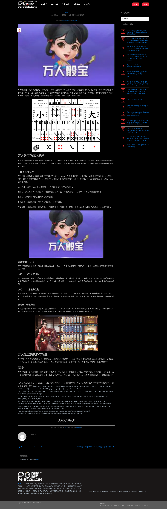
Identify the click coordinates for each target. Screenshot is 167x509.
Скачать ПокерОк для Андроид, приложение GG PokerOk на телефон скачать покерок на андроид (137, 92)
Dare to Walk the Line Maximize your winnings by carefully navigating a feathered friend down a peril (138, 74)
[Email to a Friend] (66, 420)
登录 (37, 459)
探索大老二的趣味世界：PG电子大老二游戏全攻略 (94, 447)
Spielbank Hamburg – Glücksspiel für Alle (137, 106)
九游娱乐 (137, 505)
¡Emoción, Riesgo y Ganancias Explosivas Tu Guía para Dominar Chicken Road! (137, 32)
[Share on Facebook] (59, 420)
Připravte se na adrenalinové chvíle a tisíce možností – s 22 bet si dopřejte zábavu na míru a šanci (138, 114)
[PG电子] (27, 4)
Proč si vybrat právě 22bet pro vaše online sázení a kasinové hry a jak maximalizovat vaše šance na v (137, 122)
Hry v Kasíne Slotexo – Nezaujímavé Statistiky (134, 65)
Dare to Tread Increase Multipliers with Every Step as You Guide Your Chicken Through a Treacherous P (137, 83)
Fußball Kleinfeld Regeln (134, 99)
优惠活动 (65, 4)
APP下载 (54, 4)
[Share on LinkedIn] (73, 420)
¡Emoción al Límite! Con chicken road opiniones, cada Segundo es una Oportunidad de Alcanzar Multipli (138, 40)
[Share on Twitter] (63, 420)
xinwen (74, 20)
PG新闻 (87, 4)
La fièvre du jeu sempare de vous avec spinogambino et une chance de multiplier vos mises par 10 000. (138, 138)
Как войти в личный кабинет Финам (33, 447)
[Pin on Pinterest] (70, 420)
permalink (78, 427)
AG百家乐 (145, 505)
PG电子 (44, 4)
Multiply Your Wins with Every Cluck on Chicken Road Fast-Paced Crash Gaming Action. (137, 48)
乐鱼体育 (109, 505)
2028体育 (116, 505)
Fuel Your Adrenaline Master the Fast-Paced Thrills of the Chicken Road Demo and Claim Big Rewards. (137, 57)
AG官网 (102, 505)
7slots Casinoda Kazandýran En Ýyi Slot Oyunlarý (138, 145)
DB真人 (123, 505)
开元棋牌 (130, 505)
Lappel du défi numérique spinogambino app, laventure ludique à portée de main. (138, 130)
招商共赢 (76, 4)
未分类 (66, 12)
